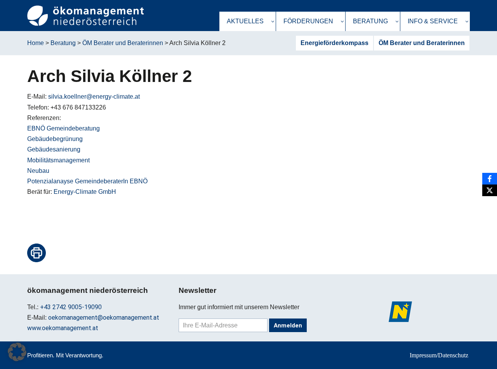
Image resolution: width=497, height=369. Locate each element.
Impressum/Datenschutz (439, 355)
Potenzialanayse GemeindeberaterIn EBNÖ (87, 181)
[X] (489, 190)
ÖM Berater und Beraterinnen (422, 43)
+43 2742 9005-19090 (71, 307)
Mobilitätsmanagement (58, 160)
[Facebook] (489, 178)
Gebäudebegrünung (55, 139)
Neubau (38, 170)
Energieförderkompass (334, 43)
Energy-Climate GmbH (85, 191)
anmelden (288, 325)
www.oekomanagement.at (62, 328)
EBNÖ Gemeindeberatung (63, 128)
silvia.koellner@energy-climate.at (94, 96)
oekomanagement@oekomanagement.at (103, 317)
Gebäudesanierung (53, 149)
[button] (272, 21)
